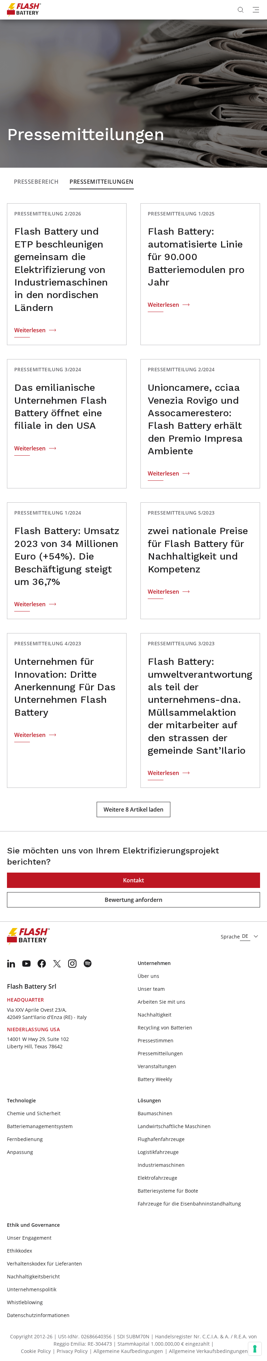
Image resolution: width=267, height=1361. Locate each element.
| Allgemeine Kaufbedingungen (126, 1351)
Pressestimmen (155, 1040)
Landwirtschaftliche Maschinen (174, 1126)
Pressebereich (36, 181)
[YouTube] (26, 963)
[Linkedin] (11, 963)
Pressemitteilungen (102, 181)
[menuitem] (11, 963)
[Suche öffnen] (240, 10)
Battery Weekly (155, 1079)
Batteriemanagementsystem (40, 1126)
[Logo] (24, 9)
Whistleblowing (25, 1302)
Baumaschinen (155, 1113)
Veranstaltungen (157, 1066)
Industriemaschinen (161, 1165)
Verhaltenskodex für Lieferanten (44, 1263)
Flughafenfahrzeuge (161, 1139)
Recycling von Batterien (165, 1027)
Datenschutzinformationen (38, 1315)
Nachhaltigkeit (154, 1014)
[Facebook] (42, 963)
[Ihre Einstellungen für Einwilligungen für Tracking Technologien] (254, 1348)
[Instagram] (72, 963)
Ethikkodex (19, 1250)
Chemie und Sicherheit (33, 1113)
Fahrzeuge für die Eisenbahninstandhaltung (189, 1203)
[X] (57, 963)
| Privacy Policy (70, 1351)
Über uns (148, 976)
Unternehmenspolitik (31, 1289)
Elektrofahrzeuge (157, 1177)
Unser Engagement (29, 1237)
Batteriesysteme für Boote (168, 1190)
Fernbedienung (25, 1139)
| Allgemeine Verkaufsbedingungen (206, 1351)
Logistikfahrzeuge (158, 1152)
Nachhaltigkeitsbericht (33, 1276)
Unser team (151, 989)
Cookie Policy (36, 1351)
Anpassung (20, 1152)
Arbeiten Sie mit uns (161, 1001)
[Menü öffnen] (256, 10)
